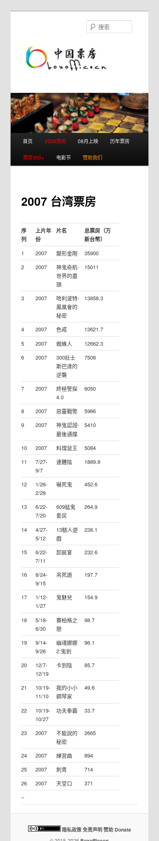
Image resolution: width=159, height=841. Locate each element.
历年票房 (120, 140)
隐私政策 (72, 829)
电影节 (63, 157)
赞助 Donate (117, 829)
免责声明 (92, 829)
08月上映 (88, 140)
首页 (28, 140)
